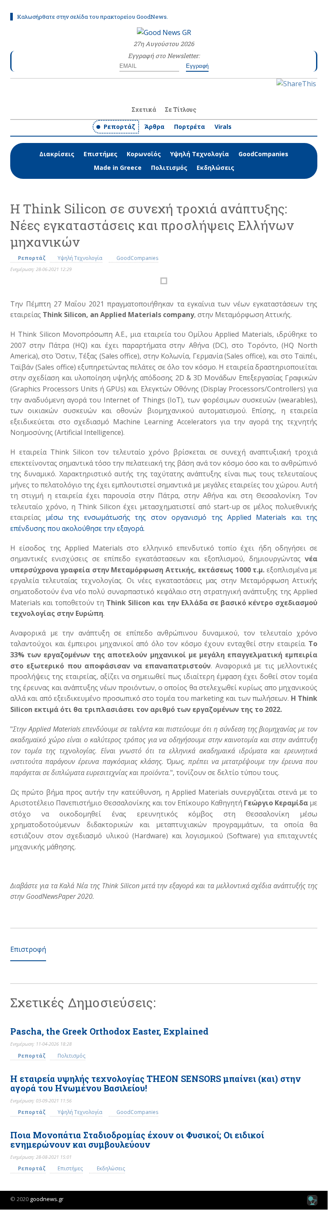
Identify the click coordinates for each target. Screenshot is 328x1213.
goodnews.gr (47, 1199)
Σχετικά (143, 109)
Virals (223, 126)
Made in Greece (118, 167)
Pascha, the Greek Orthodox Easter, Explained (109, 1031)
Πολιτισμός (169, 167)
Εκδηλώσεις (215, 167)
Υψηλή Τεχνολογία (199, 154)
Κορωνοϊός (144, 154)
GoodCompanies (263, 154)
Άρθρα (155, 126)
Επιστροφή (28, 949)
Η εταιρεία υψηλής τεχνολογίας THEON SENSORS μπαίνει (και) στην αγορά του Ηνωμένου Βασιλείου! (155, 1083)
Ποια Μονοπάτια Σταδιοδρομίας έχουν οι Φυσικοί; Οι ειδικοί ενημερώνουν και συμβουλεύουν (137, 1139)
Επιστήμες (100, 154)
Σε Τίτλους (180, 109)
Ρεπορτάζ (119, 126)
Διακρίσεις (56, 154)
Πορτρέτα (189, 126)
